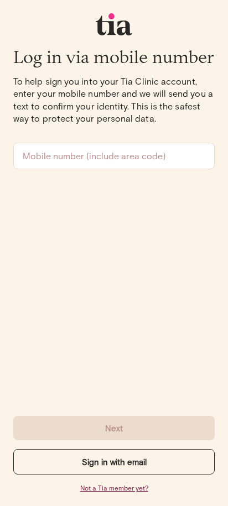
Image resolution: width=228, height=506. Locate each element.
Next (114, 428)
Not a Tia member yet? (114, 488)
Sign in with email (114, 462)
